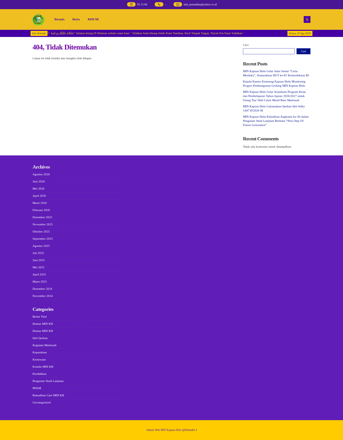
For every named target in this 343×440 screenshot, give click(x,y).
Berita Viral (40, 316)
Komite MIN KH (43, 366)
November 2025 (43, 224)
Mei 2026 (38, 188)
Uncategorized (42, 402)
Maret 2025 (40, 281)
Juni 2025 (39, 260)
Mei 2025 (38, 267)
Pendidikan (39, 373)
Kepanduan (40, 352)
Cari (246, 45)
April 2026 (39, 195)
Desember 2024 (42, 288)
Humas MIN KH (43, 323)
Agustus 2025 (41, 245)
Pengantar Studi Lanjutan (48, 381)
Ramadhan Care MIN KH (48, 395)
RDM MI (93, 19)
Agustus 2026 (41, 174)
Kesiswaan (39, 359)
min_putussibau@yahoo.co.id (200, 4)
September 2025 (43, 238)
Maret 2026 (40, 202)
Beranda (59, 19)
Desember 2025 (42, 217)
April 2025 (39, 274)
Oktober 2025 (41, 231)
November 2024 (43, 296)
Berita (76, 19)
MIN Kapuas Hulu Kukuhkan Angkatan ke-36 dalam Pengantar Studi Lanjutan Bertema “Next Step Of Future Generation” (276, 121)
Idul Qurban (40, 338)
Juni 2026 (39, 181)
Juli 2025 (38, 253)
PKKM (37, 388)
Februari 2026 (41, 210)
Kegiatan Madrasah (45, 345)
